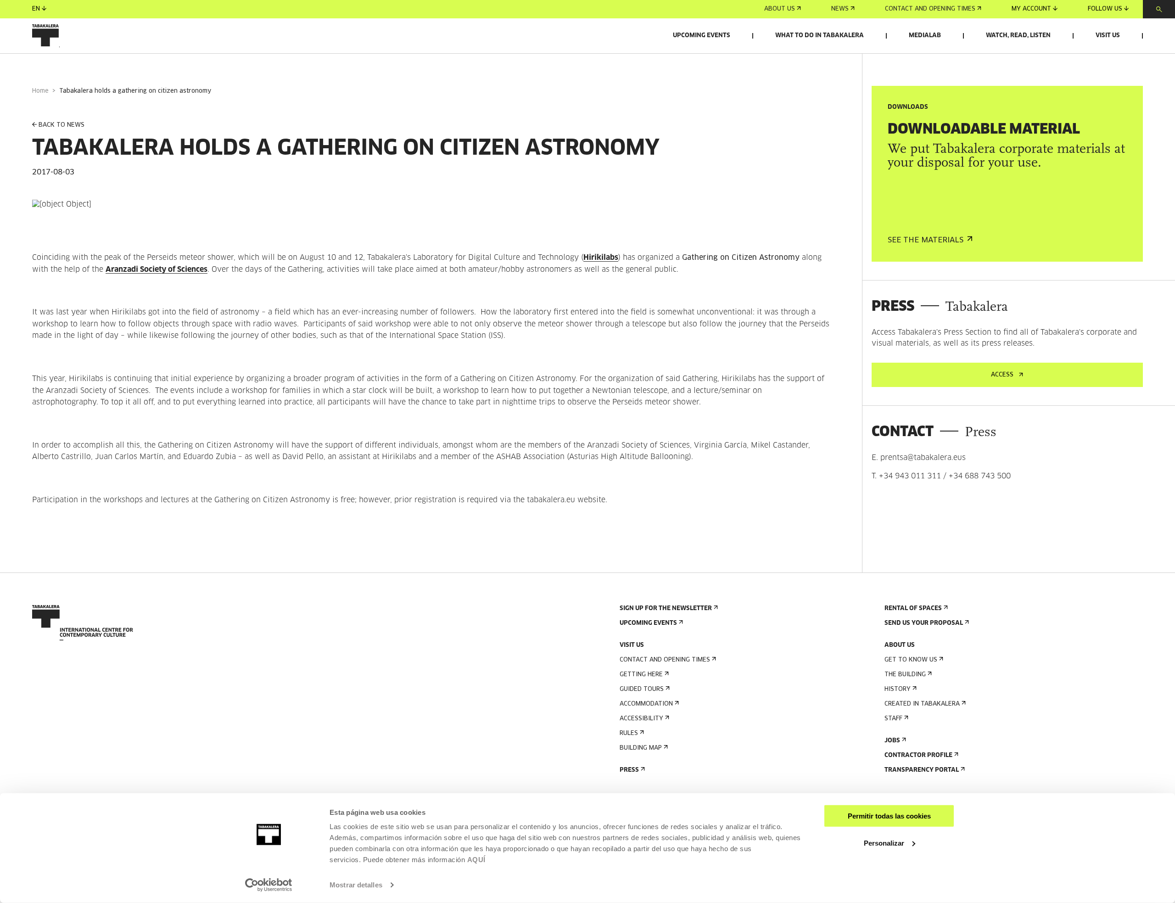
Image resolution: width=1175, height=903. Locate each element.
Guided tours (642, 689)
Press (629, 770)
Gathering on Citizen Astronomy (741, 257)
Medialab (925, 36)
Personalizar (884, 843)
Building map (641, 748)
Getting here (641, 675)
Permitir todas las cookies (889, 816)
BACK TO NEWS (61, 125)
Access (1002, 375)
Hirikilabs (600, 257)
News (840, 9)
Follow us (1105, 9)
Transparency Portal (921, 770)
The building (905, 675)
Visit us (1108, 36)
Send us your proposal (923, 623)
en (36, 9)
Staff (893, 719)
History (897, 689)
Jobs (892, 741)
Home (40, 91)
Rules (629, 733)
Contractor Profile (918, 755)
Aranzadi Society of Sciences (156, 269)
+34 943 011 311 (910, 476)
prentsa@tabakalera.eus (923, 457)
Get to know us (910, 660)
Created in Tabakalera (922, 704)
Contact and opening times (930, 9)
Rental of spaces (913, 608)
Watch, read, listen (1018, 36)
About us (779, 9)
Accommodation (646, 704)
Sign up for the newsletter (666, 608)
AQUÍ (476, 860)
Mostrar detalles (356, 885)
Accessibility (641, 719)
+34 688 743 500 (980, 476)
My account (1031, 9)
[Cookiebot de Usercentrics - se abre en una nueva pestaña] (269, 885)
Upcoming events (701, 36)
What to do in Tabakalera (819, 36)
